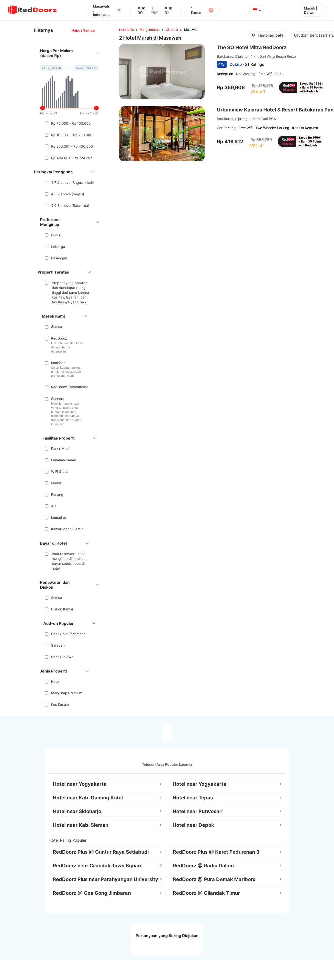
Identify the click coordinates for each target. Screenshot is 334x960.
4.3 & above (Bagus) (67, 194)
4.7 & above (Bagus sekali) (72, 182)
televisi (56, 483)
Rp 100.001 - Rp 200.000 (71, 135)
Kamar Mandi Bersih (67, 529)
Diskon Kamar (62, 609)
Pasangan (59, 258)
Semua (56, 326)
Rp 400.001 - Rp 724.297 (71, 158)
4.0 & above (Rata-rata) (70, 205)
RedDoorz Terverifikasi (69, 387)
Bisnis (55, 235)
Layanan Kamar (63, 460)
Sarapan (58, 645)
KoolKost (58, 363)
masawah (191, 30)
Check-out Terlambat (68, 634)
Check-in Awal (62, 657)
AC (53, 506)
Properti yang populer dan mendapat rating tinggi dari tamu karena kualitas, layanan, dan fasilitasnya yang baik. (70, 292)
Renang (57, 494)
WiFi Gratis (59, 471)
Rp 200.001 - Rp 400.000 (72, 146)
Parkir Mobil (60, 448)
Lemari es (59, 517)
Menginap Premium (66, 693)
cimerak (172, 30)
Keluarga (58, 246)
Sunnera (57, 399)
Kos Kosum (60, 704)
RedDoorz (59, 338)
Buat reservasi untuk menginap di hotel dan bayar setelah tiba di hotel (70, 561)
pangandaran (150, 30)
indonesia (126, 30)
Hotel (55, 681)
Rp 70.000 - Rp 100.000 (71, 123)
